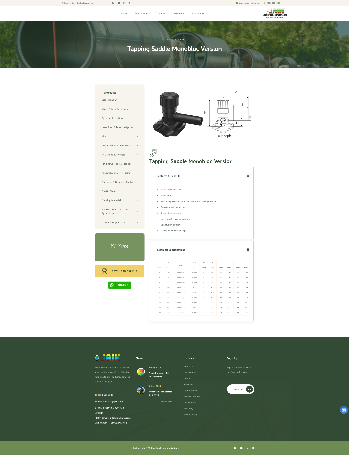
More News (166, 401)
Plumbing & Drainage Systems (119, 182)
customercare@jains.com (249, 3)
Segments (178, 13)
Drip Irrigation (109, 100)
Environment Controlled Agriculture (115, 211)
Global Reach (190, 390)
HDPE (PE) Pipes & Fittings (117, 163)
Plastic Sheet (109, 191)
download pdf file (124, 271)
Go (249, 389)
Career (187, 378)
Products (160, 13)
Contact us (198, 13)
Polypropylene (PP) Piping (116, 173)
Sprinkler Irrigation (112, 118)
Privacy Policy (190, 414)
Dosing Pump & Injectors (116, 145)
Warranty (188, 408)
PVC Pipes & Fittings (113, 154)
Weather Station (192, 396)
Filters (105, 136)
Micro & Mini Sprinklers (115, 109)
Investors (188, 384)
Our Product (190, 372)
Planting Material (111, 200)
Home (124, 13)
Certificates (190, 402)
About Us (188, 366)
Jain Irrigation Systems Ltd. (169, 448)
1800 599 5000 (273, 3)
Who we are (141, 13)
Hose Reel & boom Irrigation (118, 127)
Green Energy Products (115, 222)
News (139, 358)
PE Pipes (179, 39)
